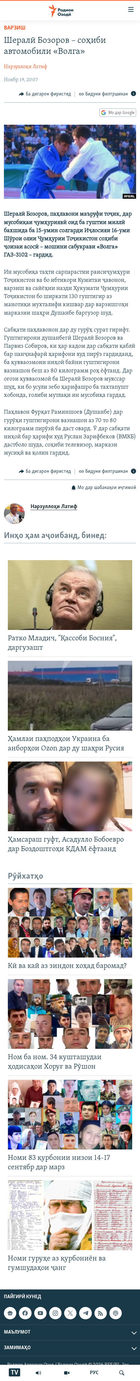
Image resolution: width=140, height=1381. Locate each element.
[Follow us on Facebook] (25, 1313)
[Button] (45, 94)
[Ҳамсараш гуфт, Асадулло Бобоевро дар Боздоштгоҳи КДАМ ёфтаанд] (70, 796)
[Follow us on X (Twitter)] (70, 1313)
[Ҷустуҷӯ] (122, 1373)
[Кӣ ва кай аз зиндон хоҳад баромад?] (70, 923)
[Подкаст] (115, 1313)
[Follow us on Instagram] (55, 1313)
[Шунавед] (38, 1373)
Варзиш (14, 28)
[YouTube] (67, 1373)
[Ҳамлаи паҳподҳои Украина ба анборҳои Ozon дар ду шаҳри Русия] (70, 696)
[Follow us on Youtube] (40, 1313)
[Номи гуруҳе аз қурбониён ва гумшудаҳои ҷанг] (70, 1215)
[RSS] (100, 1313)
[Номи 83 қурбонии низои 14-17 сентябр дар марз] (70, 1114)
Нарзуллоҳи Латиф (25, 66)
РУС (94, 1372)
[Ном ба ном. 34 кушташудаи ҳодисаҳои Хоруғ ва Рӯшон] (70, 1014)
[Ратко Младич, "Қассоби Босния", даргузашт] (70, 595)
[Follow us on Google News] (10, 1313)
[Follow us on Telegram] (85, 1313)
